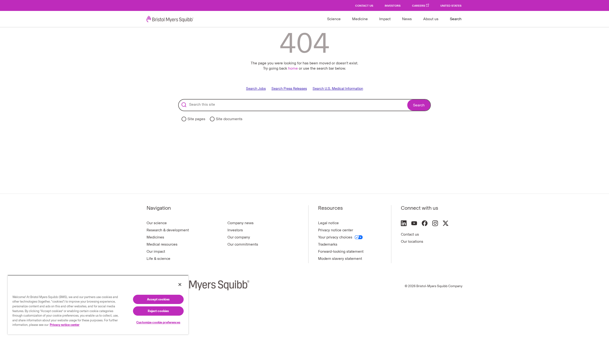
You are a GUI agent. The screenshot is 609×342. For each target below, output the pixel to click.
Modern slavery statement (340, 258)
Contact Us (364, 5)
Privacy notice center (335, 230)
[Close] (180, 284)
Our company (238, 237)
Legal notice (328, 223)
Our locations (412, 241)
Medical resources (162, 244)
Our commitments (242, 244)
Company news (240, 223)
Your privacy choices (335, 237)
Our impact (156, 251)
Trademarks (327, 244)
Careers (418, 5)
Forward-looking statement (340, 251)
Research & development (168, 230)
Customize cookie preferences (158, 322)
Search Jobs (256, 89)
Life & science (158, 258)
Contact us (410, 234)
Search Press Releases (289, 89)
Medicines (155, 237)
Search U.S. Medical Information (338, 89)
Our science (157, 223)
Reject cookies (158, 311)
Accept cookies (158, 299)
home (293, 68)
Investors (393, 5)
